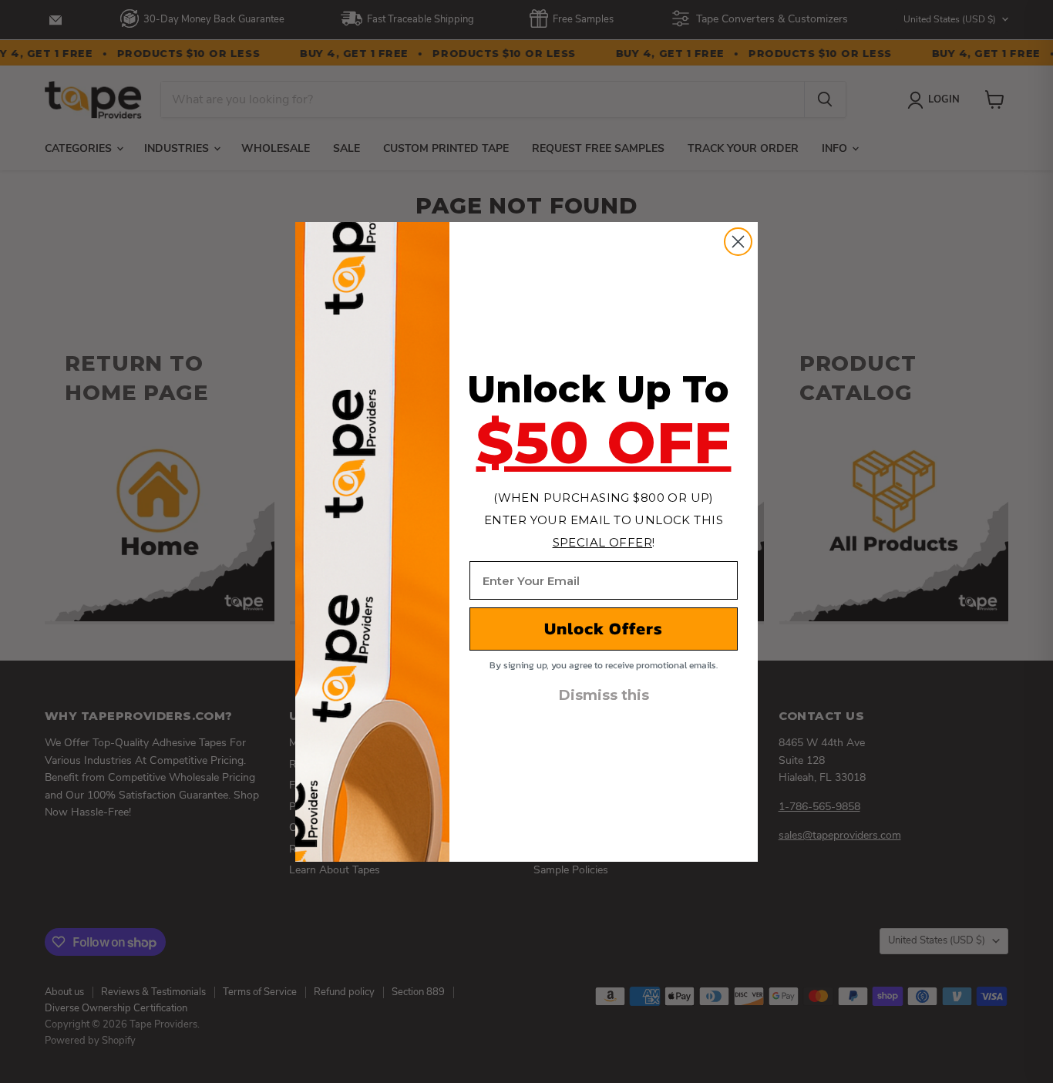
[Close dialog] (738, 241)
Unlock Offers (603, 628)
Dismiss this (604, 695)
